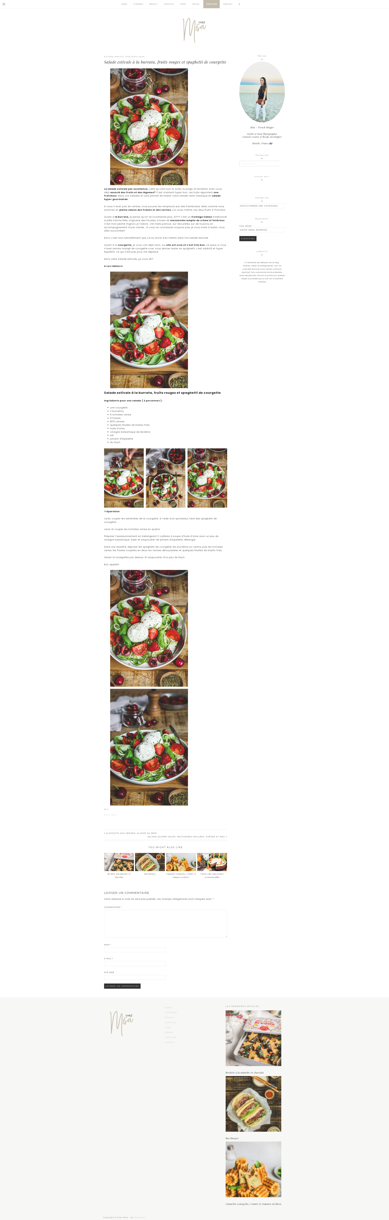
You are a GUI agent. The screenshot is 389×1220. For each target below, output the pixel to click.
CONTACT (170, 1042)
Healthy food (122, 56)
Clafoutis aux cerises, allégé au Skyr (131, 833)
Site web (109, 972)
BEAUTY (169, 1017)
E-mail (108, 958)
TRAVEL (169, 1032)
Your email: (245, 225)
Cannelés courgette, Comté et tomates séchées (181, 875)
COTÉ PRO (171, 1037)
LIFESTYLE (171, 1022)
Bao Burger (232, 1138)
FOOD (168, 1027)
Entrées (108, 56)
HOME (168, 1007)
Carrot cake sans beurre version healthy (212, 875)
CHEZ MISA (194, 29)
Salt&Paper (140, 1217)
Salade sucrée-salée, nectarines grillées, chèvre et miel (186, 836)
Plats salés (138, 56)
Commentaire (113, 907)
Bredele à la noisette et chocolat (119, 875)
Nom (107, 945)
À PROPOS (171, 1012)
